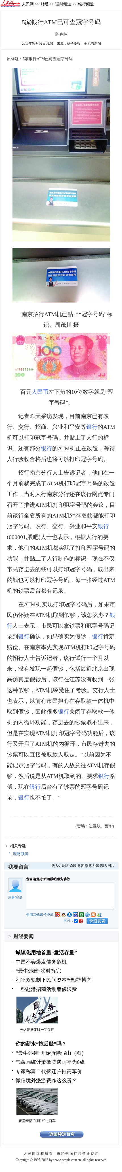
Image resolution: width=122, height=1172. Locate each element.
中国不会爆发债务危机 (41, 962)
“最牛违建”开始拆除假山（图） (51, 1053)
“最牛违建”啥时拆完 (38, 971)
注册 (11, 897)
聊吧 (103, 866)
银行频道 (86, 4)
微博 (88, 866)
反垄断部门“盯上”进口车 (37, 1121)
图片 (111, 866)
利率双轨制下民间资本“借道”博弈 (54, 980)
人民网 (28, 4)
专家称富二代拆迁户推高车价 (49, 1071)
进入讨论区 (60, 866)
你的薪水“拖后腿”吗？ (41, 1044)
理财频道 (63, 4)
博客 (80, 866)
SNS (95, 866)
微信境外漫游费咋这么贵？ (46, 1080)
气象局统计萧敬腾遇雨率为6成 (50, 1062)
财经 (45, 4)
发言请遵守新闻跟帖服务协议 (48, 879)
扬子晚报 (74, 43)
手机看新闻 (92, 43)
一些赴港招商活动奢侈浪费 (46, 989)
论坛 (73, 866)
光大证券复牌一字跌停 (37, 1030)
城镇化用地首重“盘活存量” (46, 952)
